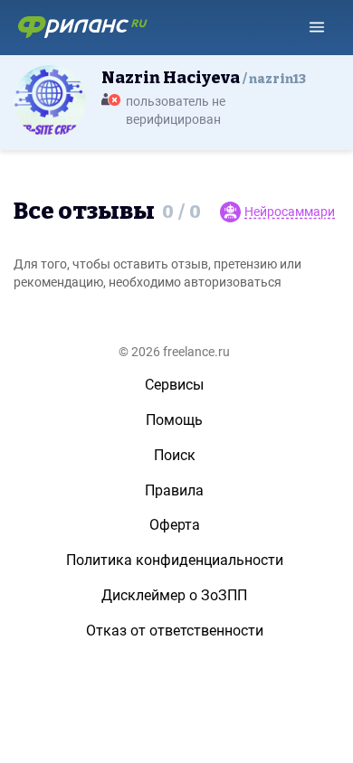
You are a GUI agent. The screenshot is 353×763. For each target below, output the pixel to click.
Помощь (174, 420)
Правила (174, 490)
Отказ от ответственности (174, 630)
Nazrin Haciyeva (203, 78)
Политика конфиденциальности (174, 560)
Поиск (175, 455)
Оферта (174, 524)
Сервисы (174, 384)
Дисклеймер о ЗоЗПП (174, 595)
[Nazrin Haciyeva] (50, 100)
